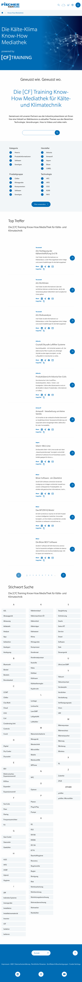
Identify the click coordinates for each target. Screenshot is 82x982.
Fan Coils (7, 804)
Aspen (48, 160)
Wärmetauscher (64, 736)
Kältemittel (35, 621)
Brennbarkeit (8, 680)
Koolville (34, 663)
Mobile (33, 755)
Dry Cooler (7, 751)
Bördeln (6, 675)
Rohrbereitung (36, 892)
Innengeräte (8, 903)
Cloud (6, 708)
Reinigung (34, 876)
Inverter (6, 918)
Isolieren (7, 934)
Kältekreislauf (35, 611)
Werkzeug (61, 746)
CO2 (48, 186)
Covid (6, 734)
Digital (6, 746)
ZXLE (60, 781)
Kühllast (33, 673)
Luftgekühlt (35, 716)
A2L (5, 611)
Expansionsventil (10, 792)
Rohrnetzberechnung (38, 902)
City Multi (7, 703)
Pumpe (33, 812)
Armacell (49, 156)
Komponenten (20, 186)
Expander (7, 786)
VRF (59, 713)
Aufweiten (7, 642)
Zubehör (61, 776)
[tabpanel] (41, 43)
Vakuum (61, 677)
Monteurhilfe (35, 760)
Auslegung (7, 652)
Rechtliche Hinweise (38, 964)
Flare (5, 809)
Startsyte (2, 12)
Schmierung (62, 616)
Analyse (6, 631)
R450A (33, 840)
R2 (32, 824)
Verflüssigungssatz (65, 703)
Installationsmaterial (11, 913)
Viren (60, 708)
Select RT (61, 626)
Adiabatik (7, 626)
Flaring (6, 814)
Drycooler (7, 756)
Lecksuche (34, 706)
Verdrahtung (62, 697)
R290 (48, 190)
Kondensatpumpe (37, 657)
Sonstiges (18, 164)
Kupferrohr (35, 689)
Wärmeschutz (63, 730)
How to (17, 152)
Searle (60, 621)
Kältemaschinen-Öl (37, 616)
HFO (48, 182)
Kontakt (37, 953)
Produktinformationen (23, 156)
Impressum (6, 964)
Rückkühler (35, 913)
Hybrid (6, 875)
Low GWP (34, 711)
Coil (5, 718)
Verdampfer (62, 687)
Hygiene (7, 880)
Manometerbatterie (38, 734)
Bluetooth (7, 664)
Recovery (34, 861)
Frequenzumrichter (10, 819)
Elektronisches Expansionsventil (10, 775)
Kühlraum (34, 678)
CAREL (48, 168)
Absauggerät (8, 616)
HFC (47, 178)
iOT (5, 924)
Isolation (7, 929)
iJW (5, 892)
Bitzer (48, 164)
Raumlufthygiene (37, 855)
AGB (12, 964)
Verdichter (62, 692)
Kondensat (34, 652)
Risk (32, 881)
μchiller (61, 793)
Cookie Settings (74, 964)
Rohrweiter (35, 907)
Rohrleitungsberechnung (40, 897)
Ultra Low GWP (63, 664)
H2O (5, 859)
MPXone (34, 765)
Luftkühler (34, 722)
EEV (5, 769)
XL (59, 763)
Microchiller (35, 749)
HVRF (6, 870)
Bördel (6, 670)
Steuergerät (62, 652)
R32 (32, 829)
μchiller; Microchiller (65, 798)
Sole (59, 647)
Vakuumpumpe (63, 682)
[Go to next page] (63, 575)
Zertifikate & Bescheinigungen (57, 964)
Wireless (61, 751)
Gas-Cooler (8, 837)
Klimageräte (19, 182)
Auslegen (7, 647)
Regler (33, 871)
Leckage (34, 701)
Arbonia (49, 152)
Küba (32, 668)
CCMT (6, 692)
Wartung (61, 741)
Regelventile (35, 866)
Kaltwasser (34, 631)
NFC (32, 777)
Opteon (33, 789)
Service (61, 631)
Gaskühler (7, 847)
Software (18, 160)
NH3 (48, 194)
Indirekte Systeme (10, 898)
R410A (33, 835)
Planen (33, 802)
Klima (33, 637)
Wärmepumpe (63, 725)
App (5, 637)
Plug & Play (35, 807)
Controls (7, 729)
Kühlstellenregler (37, 683)
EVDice (6, 781)
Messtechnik (35, 744)
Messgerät (34, 739)
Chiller (17, 178)
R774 (32, 850)
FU (4, 825)
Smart (60, 637)
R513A (33, 845)
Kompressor (35, 647)
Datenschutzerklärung (22, 964)
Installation (7, 908)
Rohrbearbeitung (37, 887)
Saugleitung (62, 611)
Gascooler (7, 842)
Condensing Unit (10, 723)
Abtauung (7, 621)
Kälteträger (35, 626)
